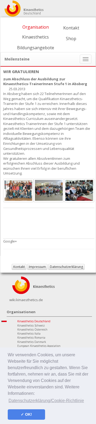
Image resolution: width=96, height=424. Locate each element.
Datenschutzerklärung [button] (66, 266)
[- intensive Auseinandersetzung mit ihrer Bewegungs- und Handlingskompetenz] (79, 189)
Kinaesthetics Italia (29, 333)
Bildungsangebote (35, 48)
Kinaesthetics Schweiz (31, 325)
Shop (71, 38)
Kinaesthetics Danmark (31, 342)
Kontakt (71, 28)
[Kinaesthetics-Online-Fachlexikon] (33, 284)
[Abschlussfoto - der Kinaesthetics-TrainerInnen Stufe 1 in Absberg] (18, 189)
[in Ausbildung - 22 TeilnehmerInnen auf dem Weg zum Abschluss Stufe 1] (49, 189)
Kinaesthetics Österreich (32, 329)
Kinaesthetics (35, 37)
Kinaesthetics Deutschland (33, 321)
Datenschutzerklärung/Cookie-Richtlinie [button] (46, 400)
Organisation (35, 27)
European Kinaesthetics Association (39, 346)
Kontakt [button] (19, 266)
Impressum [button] (37, 266)
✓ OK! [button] (26, 414)
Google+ (10, 241)
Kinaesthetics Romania (31, 337)
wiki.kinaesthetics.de (26, 299)
